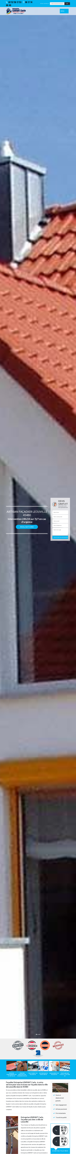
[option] (38, 577)
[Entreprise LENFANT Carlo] (16, 11)
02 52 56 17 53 (14, 2)
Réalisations (27, 527)
